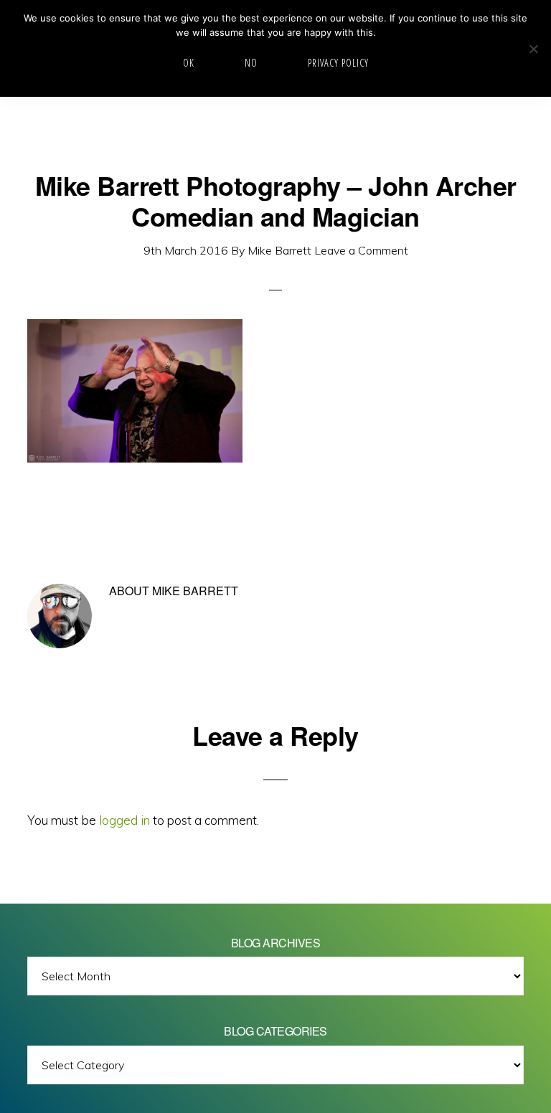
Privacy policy (338, 63)
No (251, 63)
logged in (124, 820)
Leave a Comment (361, 250)
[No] (533, 49)
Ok (188, 63)
